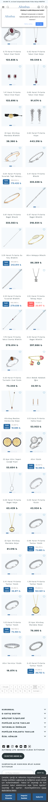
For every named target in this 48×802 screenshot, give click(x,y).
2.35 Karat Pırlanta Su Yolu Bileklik (12, 256)
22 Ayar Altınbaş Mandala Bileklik (12, 134)
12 (11, 691)
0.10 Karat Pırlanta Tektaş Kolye (36, 297)
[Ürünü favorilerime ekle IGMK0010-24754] (44, 351)
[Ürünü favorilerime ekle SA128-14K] (20, 229)
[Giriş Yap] (39, 7)
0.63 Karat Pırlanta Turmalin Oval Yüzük (12, 379)
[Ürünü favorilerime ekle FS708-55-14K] (44, 514)
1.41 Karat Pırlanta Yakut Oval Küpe (12, 93)
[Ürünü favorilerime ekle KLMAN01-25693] (44, 596)
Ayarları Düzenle (8, 796)
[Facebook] (3, 746)
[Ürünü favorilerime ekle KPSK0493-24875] (20, 433)
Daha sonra (28, 24)
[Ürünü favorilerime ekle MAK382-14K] (44, 311)
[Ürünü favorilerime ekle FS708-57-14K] (44, 555)
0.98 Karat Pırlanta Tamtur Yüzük (36, 542)
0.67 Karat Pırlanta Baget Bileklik (36, 216)
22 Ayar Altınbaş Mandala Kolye (12, 542)
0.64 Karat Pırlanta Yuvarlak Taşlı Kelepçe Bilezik (12, 175)
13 (15, 691)
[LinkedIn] (25, 746)
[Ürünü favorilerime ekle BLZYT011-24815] (44, 229)
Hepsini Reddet (24, 796)
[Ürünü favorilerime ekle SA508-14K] (44, 107)
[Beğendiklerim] (42, 7)
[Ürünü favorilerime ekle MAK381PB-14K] (20, 188)
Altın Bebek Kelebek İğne (36, 379)
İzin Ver (39, 24)
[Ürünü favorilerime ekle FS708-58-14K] (20, 596)
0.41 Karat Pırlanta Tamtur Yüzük (12, 583)
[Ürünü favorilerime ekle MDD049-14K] (20, 474)
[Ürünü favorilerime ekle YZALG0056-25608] (20, 637)
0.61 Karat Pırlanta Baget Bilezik (12, 216)
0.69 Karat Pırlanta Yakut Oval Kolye (36, 93)
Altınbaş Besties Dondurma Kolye (12, 419)
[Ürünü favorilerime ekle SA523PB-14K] (20, 147)
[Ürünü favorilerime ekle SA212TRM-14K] (20, 351)
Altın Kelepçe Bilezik (36, 255)
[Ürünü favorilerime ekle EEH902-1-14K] (20, 270)
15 (25, 691)
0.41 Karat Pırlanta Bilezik (36, 175)
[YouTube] (21, 746)
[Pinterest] (16, 746)
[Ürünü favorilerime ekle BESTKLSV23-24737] (20, 392)
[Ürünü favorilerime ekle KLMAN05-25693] (20, 514)
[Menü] (3, 7)
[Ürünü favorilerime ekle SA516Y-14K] (44, 66)
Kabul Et (39, 797)
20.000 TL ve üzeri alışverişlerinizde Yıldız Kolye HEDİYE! (24, 1)
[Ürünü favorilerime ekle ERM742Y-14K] (20, 311)
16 (29, 691)
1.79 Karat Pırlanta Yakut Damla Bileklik (12, 338)
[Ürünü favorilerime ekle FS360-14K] (44, 270)
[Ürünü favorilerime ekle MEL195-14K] (44, 474)
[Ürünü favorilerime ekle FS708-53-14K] (20, 555)
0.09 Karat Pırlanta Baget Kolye (12, 501)
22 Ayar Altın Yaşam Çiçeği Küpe (12, 460)
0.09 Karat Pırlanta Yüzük (36, 501)
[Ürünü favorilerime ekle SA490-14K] (44, 147)
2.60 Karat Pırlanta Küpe (36, 134)
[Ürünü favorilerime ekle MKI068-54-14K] (44, 637)
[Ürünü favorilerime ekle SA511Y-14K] (20, 66)
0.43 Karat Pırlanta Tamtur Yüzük (36, 664)
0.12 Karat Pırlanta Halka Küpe (36, 419)
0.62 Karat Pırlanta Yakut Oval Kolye (36, 53)
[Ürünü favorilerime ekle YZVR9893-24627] (44, 433)
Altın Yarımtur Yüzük (12, 663)
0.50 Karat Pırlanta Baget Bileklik (36, 338)
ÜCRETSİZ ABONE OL (13, 756)
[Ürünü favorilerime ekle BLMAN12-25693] (20, 107)
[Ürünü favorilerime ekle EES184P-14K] (44, 392)
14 (20, 691)
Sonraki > (36, 691)
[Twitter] (8, 746)
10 (2, 691)
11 (6, 691)
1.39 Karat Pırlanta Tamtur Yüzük (36, 583)
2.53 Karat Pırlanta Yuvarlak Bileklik (12, 297)
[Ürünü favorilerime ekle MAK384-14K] (44, 188)
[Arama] (8, 7)
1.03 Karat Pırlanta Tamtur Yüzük (12, 623)
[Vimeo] (29, 746)
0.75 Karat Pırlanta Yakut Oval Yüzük (12, 53)
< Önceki (4, 687)
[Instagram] (12, 746)
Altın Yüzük (36, 459)
